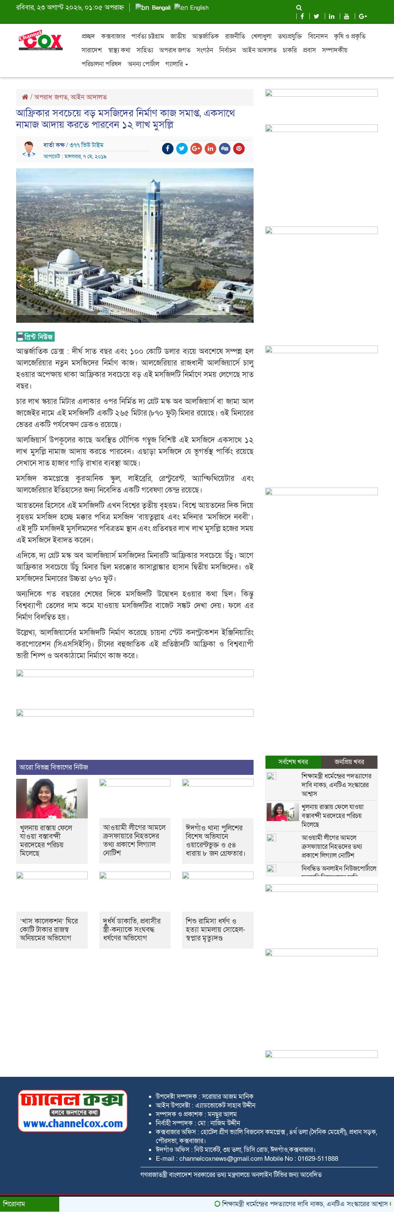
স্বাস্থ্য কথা (119, 50)
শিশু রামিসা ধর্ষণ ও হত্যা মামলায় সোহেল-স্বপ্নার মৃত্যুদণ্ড (215, 930)
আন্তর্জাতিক (205, 36)
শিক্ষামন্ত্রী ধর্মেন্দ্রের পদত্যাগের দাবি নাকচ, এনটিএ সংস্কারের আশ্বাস (336, 785)
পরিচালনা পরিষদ (102, 64)
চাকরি (290, 50)
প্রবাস (309, 50)
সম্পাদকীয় (334, 50)
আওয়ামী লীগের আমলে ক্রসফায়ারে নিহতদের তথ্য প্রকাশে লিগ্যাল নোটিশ (134, 840)
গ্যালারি (174, 64)
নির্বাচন (227, 50)
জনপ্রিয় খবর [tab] (349, 762)
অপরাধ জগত (174, 50)
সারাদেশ (92, 50)
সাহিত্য (145, 50)
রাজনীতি (235, 36)
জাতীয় (178, 36)
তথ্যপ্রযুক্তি (290, 36)
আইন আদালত (259, 50)
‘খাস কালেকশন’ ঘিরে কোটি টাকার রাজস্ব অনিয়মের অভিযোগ (49, 930)
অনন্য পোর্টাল (143, 64)
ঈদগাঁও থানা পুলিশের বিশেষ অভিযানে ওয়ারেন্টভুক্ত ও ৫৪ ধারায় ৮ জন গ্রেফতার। (215, 840)
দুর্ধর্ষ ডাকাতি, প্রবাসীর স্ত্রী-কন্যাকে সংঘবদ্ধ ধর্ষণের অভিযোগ (131, 930)
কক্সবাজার (113, 36)
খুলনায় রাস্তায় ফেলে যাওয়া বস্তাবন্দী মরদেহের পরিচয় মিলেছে (46, 840)
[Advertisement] (321, 293)
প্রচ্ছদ (88, 36)
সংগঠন (205, 50)
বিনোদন (318, 36)
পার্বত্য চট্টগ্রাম (147, 36)
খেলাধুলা (261, 36)
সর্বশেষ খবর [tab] (293, 762)
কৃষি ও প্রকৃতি (350, 36)
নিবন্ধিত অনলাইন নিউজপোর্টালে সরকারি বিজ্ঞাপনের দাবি (339, 873)
